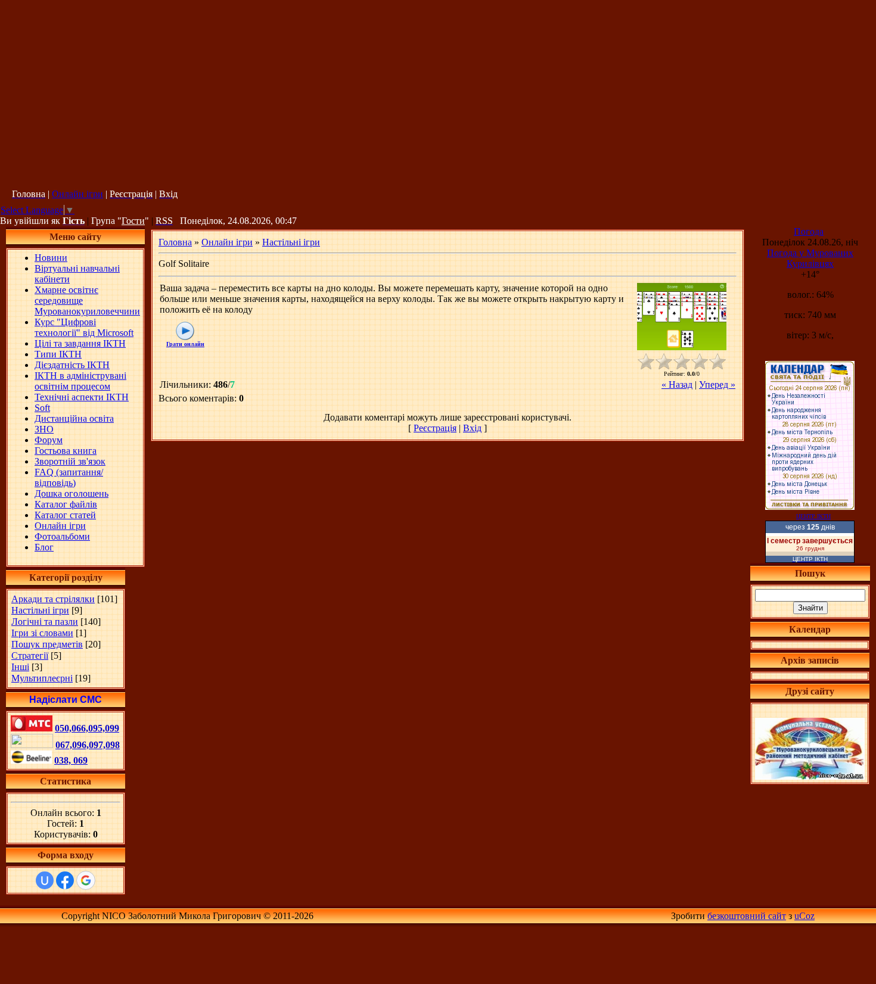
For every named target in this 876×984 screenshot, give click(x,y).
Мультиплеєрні (42, 678)
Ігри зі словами (42, 633)
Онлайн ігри (77, 194)
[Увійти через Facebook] (65, 880)
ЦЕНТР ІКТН (813, 516)
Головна (175, 242)
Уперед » (717, 384)
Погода (809, 231)
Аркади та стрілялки (53, 599)
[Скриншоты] (681, 316)
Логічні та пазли (44, 621)
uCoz (804, 916)
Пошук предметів (47, 644)
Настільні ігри (40, 610)
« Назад (676, 384)
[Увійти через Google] (85, 880)
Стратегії (29, 655)
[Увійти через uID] (45, 880)
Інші (20, 667)
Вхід (472, 428)
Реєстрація (435, 428)
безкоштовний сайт (746, 916)
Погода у (810, 258)
